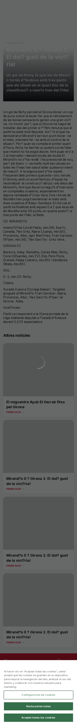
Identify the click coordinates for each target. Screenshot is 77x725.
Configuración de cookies (38, 694)
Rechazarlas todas (38, 706)
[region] (38, 692)
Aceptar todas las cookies (38, 717)
